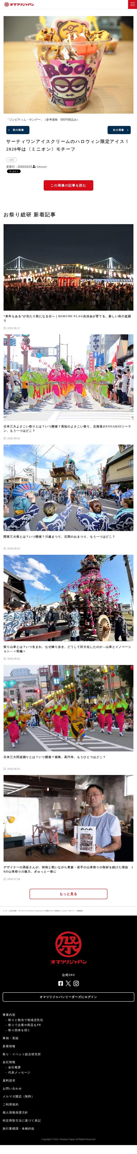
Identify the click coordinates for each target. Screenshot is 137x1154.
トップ (5, 911)
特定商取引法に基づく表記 (22, 1120)
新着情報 (9, 1046)
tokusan (42, 166)
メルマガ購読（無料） (19, 1096)
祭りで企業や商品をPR (24, 1024)
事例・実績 (11, 1038)
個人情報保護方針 (15, 1112)
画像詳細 (79, 911)
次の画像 (118, 130)
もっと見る (69, 894)
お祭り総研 (12, 911)
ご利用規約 (11, 1104)
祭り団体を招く (19, 1030)
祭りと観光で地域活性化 (25, 1019)
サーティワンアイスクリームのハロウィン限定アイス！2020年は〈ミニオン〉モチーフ (46, 911)
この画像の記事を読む (68, 185)
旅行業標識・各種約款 (19, 1128)
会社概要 (14, 1067)
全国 (11, 159)
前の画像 (18, 130)
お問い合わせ (12, 1088)
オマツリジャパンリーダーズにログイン (68, 996)
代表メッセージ (19, 1072)
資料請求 (9, 1080)
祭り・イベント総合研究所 (22, 1054)
